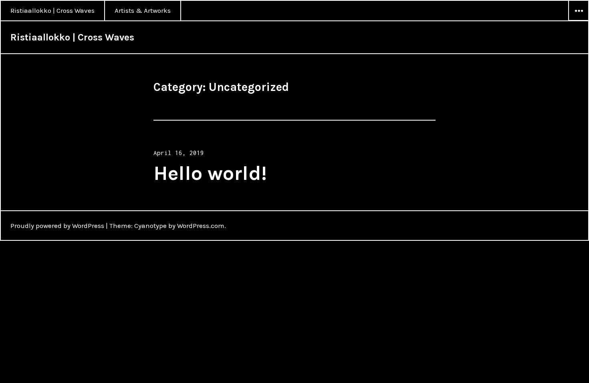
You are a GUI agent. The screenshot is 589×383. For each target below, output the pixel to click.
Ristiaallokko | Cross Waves (52, 10)
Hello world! (210, 173)
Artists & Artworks (143, 10)
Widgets (578, 20)
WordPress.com (200, 226)
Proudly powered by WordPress (57, 226)
